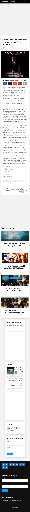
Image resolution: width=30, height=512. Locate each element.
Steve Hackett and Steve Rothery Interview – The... (12, 289)
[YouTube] (16, 464)
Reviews (5, 233)
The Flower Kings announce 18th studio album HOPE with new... (14, 267)
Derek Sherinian (6, 180)
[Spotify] (23, 464)
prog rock (14, 180)
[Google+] (3, 467)
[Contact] (13, 464)
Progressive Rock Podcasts (15, 278)
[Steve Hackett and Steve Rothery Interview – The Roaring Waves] (15, 280)
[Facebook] (3, 464)
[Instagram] (10, 464)
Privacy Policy (15, 508)
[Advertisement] (15, 20)
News (5, 255)
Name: (8, 441)
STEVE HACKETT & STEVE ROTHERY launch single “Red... (14, 312)
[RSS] (6, 467)
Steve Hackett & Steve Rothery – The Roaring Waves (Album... (14, 245)
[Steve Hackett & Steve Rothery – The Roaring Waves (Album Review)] (15, 235)
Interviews (6, 278)
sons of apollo (21, 180)
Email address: (10, 447)
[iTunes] (20, 464)
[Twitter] (6, 464)
